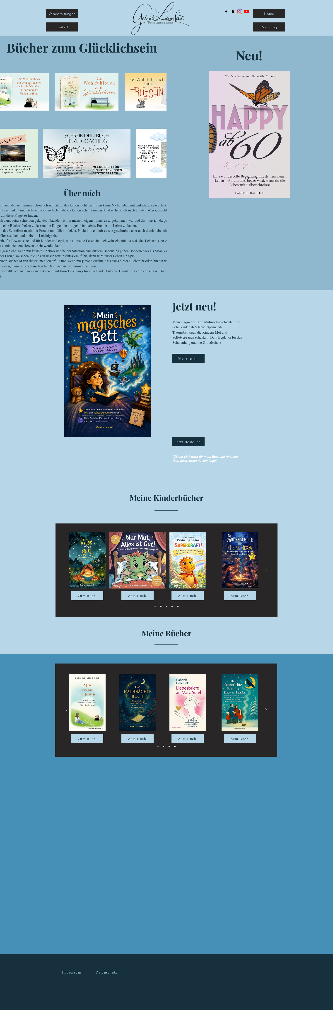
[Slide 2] (161, 606)
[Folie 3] (175, 746)
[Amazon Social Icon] (232, 11)
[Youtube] (246, 11)
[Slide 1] (155, 606)
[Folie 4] (172, 606)
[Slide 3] (166, 606)
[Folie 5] (178, 606)
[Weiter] (266, 570)
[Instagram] (239, 11)
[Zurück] (66, 570)
